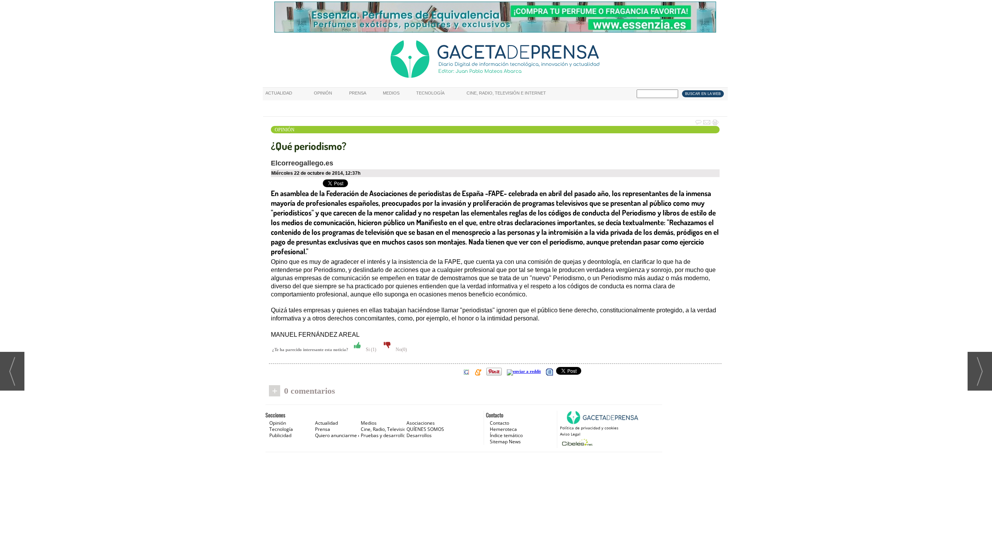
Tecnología (430, 93)
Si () (370, 349)
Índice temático (506, 435)
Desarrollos (419, 435)
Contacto (499, 423)
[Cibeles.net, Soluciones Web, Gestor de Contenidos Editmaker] (576, 442)
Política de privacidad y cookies (589, 428)
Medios (391, 93)
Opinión (323, 93)
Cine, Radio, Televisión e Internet (506, 93)
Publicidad (280, 435)
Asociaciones (420, 423)
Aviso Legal (570, 434)
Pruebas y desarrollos (384, 435)
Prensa (357, 93)
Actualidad (278, 93)
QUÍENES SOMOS (425, 429)
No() (400, 349)
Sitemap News (505, 441)
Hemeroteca (503, 429)
